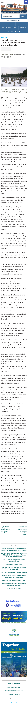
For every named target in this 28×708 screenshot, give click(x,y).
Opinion (15, 27)
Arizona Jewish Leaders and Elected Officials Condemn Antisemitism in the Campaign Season (14, 549)
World (25, 24)
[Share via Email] (8, 57)
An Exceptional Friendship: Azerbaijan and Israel (14, 572)
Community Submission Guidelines (14, 690)
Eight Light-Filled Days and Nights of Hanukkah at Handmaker (14, 568)
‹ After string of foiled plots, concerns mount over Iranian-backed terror (5, 529)
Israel (19, 24)
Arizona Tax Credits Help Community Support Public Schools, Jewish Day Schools (14, 576)
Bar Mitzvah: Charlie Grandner (14, 564)
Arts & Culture (6, 27)
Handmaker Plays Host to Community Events (14, 580)
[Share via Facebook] (5, 57)
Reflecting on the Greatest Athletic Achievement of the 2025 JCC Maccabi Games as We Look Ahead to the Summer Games (14, 555)
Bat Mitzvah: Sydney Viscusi (14, 588)
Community (11, 24)
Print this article (6, 49)
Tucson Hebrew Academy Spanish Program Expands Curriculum (14, 560)
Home (9, 684)
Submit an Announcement (14, 687)
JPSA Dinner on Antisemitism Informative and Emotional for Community (14, 584)
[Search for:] (10, 16)
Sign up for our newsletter (13, 20)
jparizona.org (14, 702)
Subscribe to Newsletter (14, 694)
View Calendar (16, 684)
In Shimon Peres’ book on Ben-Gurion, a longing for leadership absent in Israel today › (22, 530)
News (2, 37)
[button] (26, 2)
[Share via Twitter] (2, 57)
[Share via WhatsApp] (10, 57)
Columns (10, 31)
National (17, 31)
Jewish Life (23, 27)
